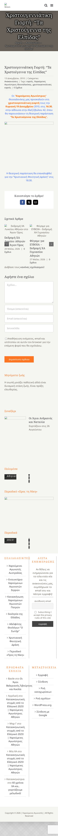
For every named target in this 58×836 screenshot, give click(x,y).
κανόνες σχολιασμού (32, 267)
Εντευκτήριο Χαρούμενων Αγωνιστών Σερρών (15, 585)
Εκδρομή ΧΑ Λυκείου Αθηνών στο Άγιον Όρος (16, 229)
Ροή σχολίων (43, 698)
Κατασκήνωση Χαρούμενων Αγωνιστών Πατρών (15, 602)
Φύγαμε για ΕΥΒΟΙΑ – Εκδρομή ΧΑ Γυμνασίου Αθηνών (42, 231)
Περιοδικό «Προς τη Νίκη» (15, 653)
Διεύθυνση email (43, 601)
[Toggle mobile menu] (52, 5)
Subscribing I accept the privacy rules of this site (43, 615)
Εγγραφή (43, 675)
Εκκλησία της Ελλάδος (15, 615)
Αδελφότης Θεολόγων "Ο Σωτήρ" (15, 627)
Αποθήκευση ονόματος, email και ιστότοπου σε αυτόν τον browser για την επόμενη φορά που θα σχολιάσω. (27, 342)
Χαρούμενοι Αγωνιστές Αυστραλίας (15, 569)
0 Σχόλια (18, 87)
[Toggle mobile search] (45, 5)
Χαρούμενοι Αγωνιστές (32, 813)
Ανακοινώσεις (11, 81)
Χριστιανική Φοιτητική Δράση (15, 641)
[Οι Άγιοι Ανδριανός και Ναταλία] (15, 436)
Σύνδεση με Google (43, 713)
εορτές (29, 81)
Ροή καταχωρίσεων (43, 690)
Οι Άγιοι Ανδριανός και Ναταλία (40, 420)
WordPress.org (42, 705)
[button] (6, 244)
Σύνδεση (43, 681)
